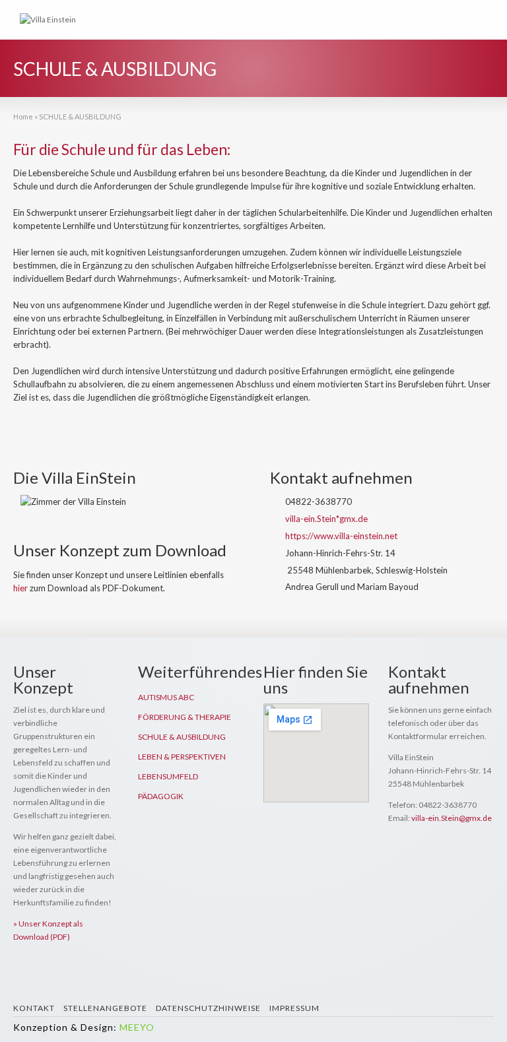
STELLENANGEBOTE (105, 1008)
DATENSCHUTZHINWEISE (208, 1008)
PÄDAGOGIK (161, 796)
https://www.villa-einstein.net (341, 536)
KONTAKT (34, 1008)
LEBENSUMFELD (168, 776)
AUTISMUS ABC (166, 697)
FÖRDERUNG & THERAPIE (184, 717)
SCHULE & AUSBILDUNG (182, 737)
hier (20, 588)
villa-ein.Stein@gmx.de (451, 818)
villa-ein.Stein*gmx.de (326, 518)
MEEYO (136, 1027)
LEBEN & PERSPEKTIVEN (182, 757)
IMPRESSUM (294, 1008)
